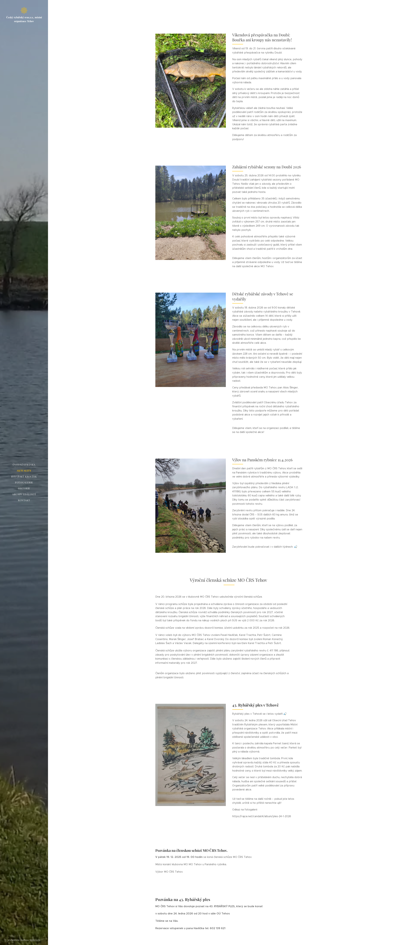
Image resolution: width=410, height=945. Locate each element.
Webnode (34, 940)
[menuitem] (24, 465)
